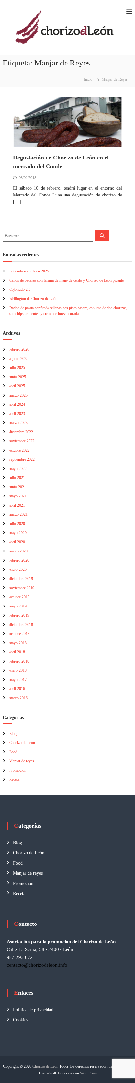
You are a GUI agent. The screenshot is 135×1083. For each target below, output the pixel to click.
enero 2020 (18, 569)
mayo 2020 (18, 533)
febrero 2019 (19, 615)
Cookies (20, 1020)
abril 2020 (17, 542)
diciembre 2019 (21, 578)
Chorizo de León (22, 742)
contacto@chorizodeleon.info (37, 965)
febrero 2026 (19, 349)
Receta (14, 779)
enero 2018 (18, 670)
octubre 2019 (19, 597)
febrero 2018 (19, 661)
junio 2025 (17, 377)
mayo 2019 (18, 606)
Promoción (17, 770)
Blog (13, 733)
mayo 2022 (18, 468)
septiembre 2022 (22, 459)
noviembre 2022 (21, 441)
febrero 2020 (19, 560)
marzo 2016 (18, 698)
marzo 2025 (18, 395)
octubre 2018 (19, 633)
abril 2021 (17, 505)
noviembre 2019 (21, 588)
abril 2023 (17, 413)
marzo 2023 (18, 422)
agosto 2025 (18, 358)
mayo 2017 (18, 679)
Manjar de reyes (21, 761)
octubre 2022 (19, 450)
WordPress (88, 1073)
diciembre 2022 (21, 432)
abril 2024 (17, 404)
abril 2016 (17, 688)
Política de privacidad (33, 1009)
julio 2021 (17, 478)
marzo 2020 (18, 551)
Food (13, 752)
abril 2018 (17, 652)
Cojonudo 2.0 (19, 289)
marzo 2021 (18, 514)
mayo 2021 (18, 496)
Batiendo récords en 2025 (29, 271)
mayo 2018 (18, 643)
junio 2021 (17, 487)
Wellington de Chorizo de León (33, 298)
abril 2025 (17, 386)
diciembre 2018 (21, 624)
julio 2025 (17, 367)
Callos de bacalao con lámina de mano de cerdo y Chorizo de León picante (66, 280)
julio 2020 (17, 523)
